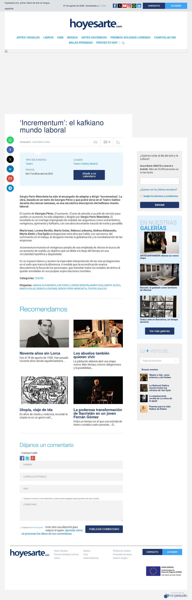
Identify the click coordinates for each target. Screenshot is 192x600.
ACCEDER (176, 5)
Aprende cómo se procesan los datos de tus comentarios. (52, 532)
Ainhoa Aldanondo (44, 285)
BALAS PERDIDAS (81, 42)
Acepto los (32, 527)
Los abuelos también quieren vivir (92, 355)
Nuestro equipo (120, 557)
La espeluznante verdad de (160, 398)
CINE (60, 37)
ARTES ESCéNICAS (94, 37)
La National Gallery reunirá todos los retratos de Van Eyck (160, 387)
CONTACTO (154, 5)
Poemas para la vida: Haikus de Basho (160, 407)
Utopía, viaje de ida (36, 409)
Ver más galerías (160, 331)
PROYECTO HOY (107, 42)
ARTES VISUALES (28, 37)
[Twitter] (27, 458)
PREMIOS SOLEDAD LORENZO (130, 37)
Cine (86, 554)
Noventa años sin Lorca (40, 353)
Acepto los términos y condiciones (160, 196)
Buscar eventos (150, 369)
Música (87, 550)
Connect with (29, 453)
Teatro (29, 163)
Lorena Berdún (79, 285)
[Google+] (32, 458)
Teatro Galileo (81, 163)
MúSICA (72, 37)
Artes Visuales (61, 550)
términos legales (37, 527)
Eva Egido (63, 285)
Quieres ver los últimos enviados (158, 189)
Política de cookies (122, 550)
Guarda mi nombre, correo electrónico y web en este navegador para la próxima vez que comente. (61, 499)
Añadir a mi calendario (89, 175)
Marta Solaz (28, 288)
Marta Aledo (112, 285)
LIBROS (48, 37)
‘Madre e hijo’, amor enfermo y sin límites (160, 376)
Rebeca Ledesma (47, 288)
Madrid (94, 163)
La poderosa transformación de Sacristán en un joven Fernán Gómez (98, 413)
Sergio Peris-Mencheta (72, 288)
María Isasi (96, 285)
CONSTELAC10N (165, 37)
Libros (57, 557)
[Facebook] (22, 458)
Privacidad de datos (122, 554)
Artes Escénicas (91, 557)
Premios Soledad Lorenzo (66, 554)
